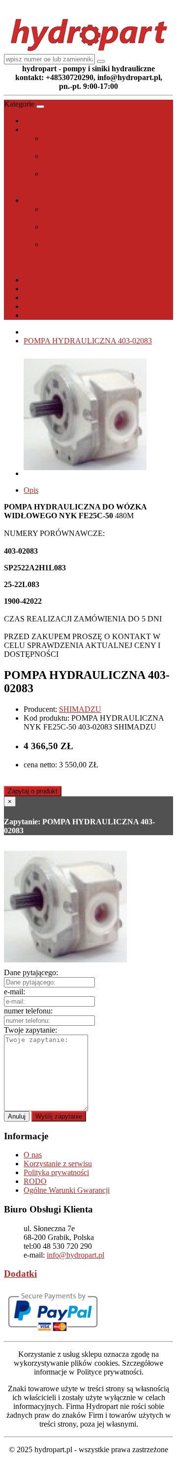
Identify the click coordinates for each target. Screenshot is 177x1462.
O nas (33, 1155)
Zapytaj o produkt (33, 791)
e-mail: (14, 991)
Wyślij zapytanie (58, 1116)
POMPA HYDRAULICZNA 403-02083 (88, 341)
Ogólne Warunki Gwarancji (67, 1190)
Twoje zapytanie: (30, 1030)
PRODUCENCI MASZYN (67, 297)
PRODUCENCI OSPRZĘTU (71, 288)
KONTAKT (43, 315)
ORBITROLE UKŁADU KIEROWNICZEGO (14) (84, 213)
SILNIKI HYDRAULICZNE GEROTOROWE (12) (90, 231)
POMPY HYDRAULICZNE (70, 129)
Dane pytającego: (31, 972)
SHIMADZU (80, 709)
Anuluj (17, 1116)
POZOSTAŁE (46, 280)
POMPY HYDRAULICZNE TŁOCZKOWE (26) (89, 142)
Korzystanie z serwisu (58, 1163)
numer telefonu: (28, 1011)
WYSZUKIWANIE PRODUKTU (78, 306)
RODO (35, 1181)
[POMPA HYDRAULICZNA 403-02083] (85, 473)
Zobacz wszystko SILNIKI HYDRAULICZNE (66, 266)
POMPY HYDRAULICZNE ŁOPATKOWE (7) (89, 178)
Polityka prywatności (56, 1172)
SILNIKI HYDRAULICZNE (71, 200)
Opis (31, 490)
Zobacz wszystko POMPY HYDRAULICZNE (98, 191)
